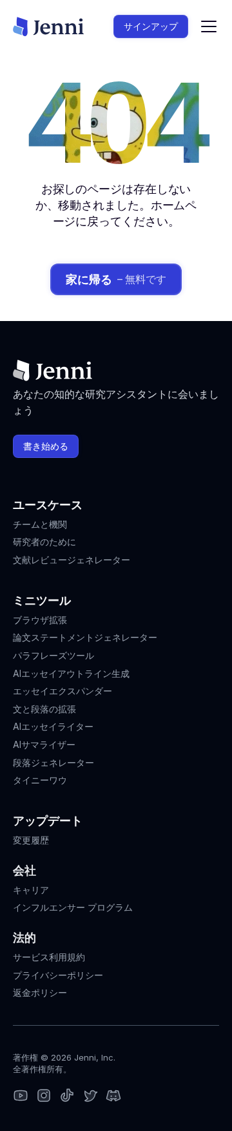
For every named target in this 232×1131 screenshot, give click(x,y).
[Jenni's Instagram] (20, 1096)
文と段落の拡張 (44, 708)
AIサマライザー (44, 744)
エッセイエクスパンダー (62, 690)
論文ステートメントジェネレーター (85, 637)
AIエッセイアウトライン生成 (71, 673)
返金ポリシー (40, 992)
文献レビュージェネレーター (71, 559)
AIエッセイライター (53, 726)
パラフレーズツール (53, 655)
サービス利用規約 (49, 956)
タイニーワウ (40, 779)
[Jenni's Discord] (113, 1096)
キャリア (31, 889)
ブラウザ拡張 (40, 619)
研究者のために (44, 541)
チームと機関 (40, 524)
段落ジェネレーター (53, 762)
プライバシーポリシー (58, 975)
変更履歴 (31, 840)
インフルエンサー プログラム (73, 907)
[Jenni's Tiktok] (67, 1096)
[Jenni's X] (90, 1096)
